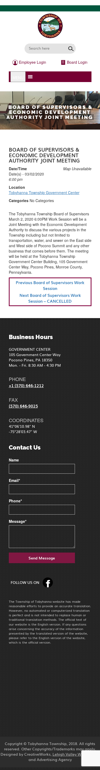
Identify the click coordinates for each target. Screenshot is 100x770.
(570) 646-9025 (23, 406)
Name (14, 460)
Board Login (76, 62)
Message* (17, 521)
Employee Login (32, 62)
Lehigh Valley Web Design (76, 754)
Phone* (15, 500)
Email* (14, 480)
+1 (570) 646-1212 (26, 385)
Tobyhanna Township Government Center (44, 192)
